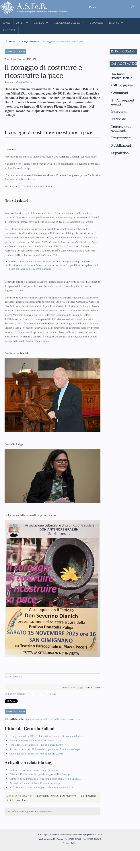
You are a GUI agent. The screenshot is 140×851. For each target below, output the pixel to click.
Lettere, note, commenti (121, 128)
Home (6, 22)
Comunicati (119, 93)
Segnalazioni (120, 153)
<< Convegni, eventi (16, 51)
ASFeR (20, 22)
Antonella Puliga (57, 719)
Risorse (114, 22)
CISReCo (39, 22)
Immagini (96, 22)
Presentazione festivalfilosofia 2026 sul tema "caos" (35, 740)
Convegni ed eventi (122, 102)
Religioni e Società (67, 22)
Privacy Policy (70, 843)
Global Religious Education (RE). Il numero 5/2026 (36, 753)
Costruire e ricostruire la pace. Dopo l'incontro (33, 770)
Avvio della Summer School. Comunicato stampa (34, 783)
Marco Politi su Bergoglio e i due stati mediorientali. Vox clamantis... (45, 778)
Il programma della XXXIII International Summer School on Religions (46, 736)
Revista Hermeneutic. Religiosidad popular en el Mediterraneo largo (44, 749)
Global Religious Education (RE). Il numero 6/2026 (36, 744)
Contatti (8, 30)
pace (78, 719)
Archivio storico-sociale (121, 76)
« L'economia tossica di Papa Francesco (56, 795)
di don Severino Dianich (30, 261)
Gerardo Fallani (24, 82)
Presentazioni (121, 138)
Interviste (118, 119)
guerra (71, 719)
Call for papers (122, 85)
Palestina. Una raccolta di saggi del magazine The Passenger (40, 774)
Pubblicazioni (121, 145)
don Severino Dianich (36, 719)
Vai (132, 7)
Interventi (119, 111)
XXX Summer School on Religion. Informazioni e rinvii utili (41, 787)
